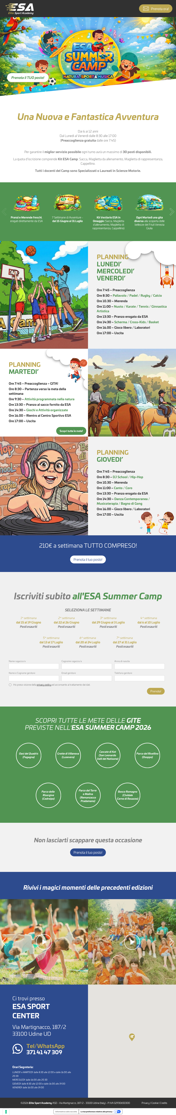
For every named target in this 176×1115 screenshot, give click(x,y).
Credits (163, 1103)
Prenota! (155, 691)
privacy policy (44, 684)
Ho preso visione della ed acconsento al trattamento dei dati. (51, 684)
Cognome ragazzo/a (72, 661)
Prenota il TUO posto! (27, 77)
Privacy (146, 1103)
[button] (172, 212)
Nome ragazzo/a (17, 661)
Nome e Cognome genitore (22, 672)
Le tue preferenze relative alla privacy (96, 1112)
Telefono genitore (123, 672)
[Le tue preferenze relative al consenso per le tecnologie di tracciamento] (6, 1111)
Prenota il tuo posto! (88, 559)
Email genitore (69, 672)
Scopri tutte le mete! (71, 431)
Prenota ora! (160, 9)
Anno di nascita (122, 661)
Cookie (154, 1103)
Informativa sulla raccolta (66, 1112)
